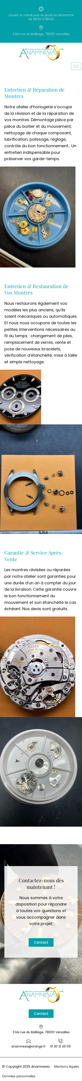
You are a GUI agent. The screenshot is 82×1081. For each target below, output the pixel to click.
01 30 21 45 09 (60, 1046)
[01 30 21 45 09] (60, 1041)
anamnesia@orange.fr (28, 1046)
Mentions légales (66, 1067)
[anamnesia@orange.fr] (28, 1041)
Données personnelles (18, 1076)
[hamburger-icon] (76, 66)
